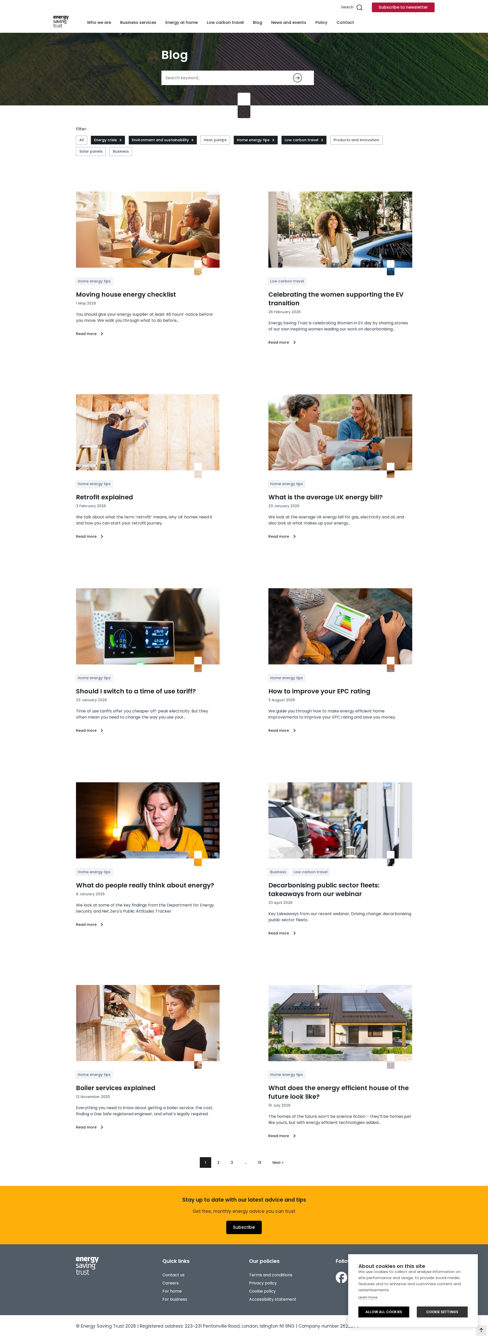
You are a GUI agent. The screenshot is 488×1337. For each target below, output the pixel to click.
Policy (321, 22)
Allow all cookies (383, 1312)
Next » (277, 1162)
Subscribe (244, 1227)
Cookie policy (262, 1291)
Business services (138, 22)
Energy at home (181, 22)
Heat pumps (215, 139)
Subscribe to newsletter (403, 7)
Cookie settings (442, 1312)
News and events (288, 22)
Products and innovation (356, 139)
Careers (170, 1283)
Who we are (99, 22)
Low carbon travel (225, 22)
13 (259, 1162)
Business (121, 151)
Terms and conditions (270, 1275)
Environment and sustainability (160, 139)
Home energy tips (253, 139)
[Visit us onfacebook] (341, 1278)
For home (172, 1291)
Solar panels (91, 151)
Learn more (367, 1297)
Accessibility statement (272, 1299)
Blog (257, 22)
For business (174, 1299)
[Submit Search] (297, 77)
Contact (345, 22)
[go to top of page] (481, 1330)
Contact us (173, 1275)
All (81, 139)
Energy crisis (105, 139)
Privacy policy (263, 1283)
